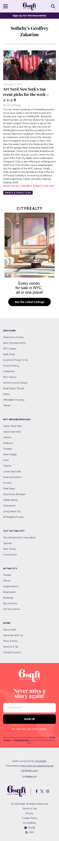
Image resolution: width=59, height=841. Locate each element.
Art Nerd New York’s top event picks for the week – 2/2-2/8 (26, 94)
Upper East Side (12, 431)
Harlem (7, 437)
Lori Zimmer (14, 105)
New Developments (14, 343)
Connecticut (10, 554)
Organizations (10, 586)
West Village (10, 454)
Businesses (9, 592)
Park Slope (9, 488)
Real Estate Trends (13, 388)
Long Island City (12, 511)
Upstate (7, 543)
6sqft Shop (9, 354)
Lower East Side (12, 471)
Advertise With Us (13, 635)
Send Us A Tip (10, 646)
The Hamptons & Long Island (19, 537)
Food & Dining (11, 365)
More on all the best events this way (29, 186)
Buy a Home (10, 603)
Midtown (8, 443)
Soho (6, 460)
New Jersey (9, 549)
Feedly (31, 827)
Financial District (12, 477)
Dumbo (7, 482)
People (7, 575)
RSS (31, 832)
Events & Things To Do (18, 193)
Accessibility (29, 822)
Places (6, 580)
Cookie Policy (29, 818)
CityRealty (41, 761)
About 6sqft (9, 629)
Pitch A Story (10, 641)
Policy (6, 394)
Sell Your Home (11, 609)
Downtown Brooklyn (14, 494)
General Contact (12, 652)
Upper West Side (12, 426)
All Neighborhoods (13, 517)
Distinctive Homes (13, 337)
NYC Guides (9, 348)
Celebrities (9, 371)
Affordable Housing (13, 399)
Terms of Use (29, 808)
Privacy (29, 813)
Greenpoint (9, 505)
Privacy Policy (22, 740)
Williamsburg (10, 500)
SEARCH (53, 6)
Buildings (8, 597)
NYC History (10, 377)
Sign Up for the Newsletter (30, 15)
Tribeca (7, 465)
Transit (6, 405)
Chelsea (7, 448)
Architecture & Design (15, 382)
